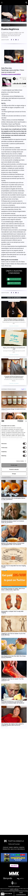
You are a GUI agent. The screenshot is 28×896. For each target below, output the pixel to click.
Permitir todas (14, 465)
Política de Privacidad (14, 886)
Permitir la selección (14, 469)
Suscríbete (14, 865)
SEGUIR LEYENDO (14, 326)
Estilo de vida (14, 300)
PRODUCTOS (6, 849)
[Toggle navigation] (2, 3)
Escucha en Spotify (15, 279)
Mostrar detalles (20, 461)
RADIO (11, 847)
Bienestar (6, 25)
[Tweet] (13, 40)
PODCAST (6, 847)
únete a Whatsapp (15, 283)
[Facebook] (11, 40)
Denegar (14, 473)
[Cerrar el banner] (26, 421)
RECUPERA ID (21, 849)
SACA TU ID (14, 849)
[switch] (25, 448)
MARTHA (16, 847)
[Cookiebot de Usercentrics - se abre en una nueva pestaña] (17, 421)
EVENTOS (21, 847)
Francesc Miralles (14, 329)
